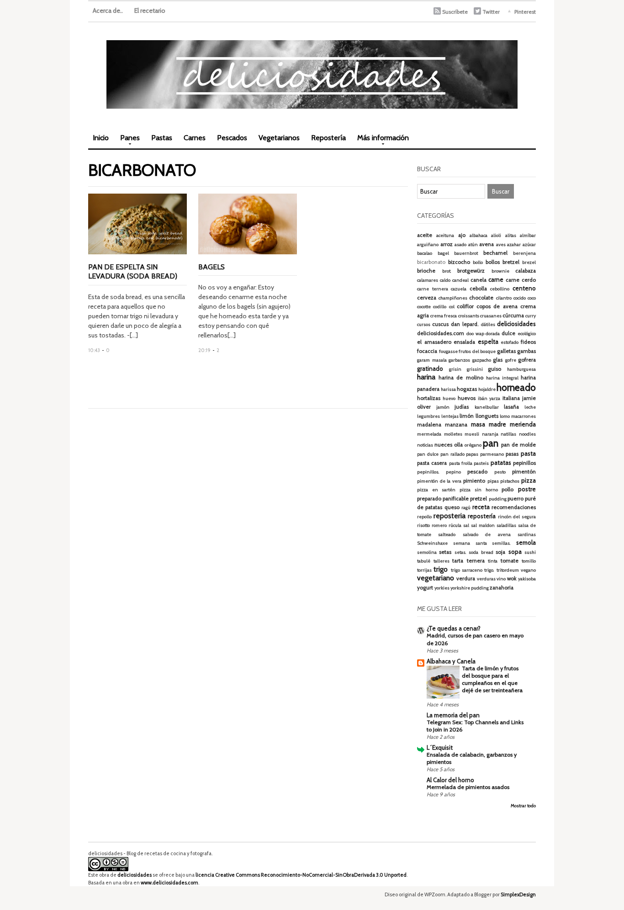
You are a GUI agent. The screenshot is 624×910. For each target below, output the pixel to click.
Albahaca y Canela (451, 661)
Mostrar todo (523, 805)
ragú (466, 507)
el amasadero (434, 342)
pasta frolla (460, 463)
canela (479, 280)
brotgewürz (471, 271)
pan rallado (452, 454)
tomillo (529, 561)
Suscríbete (455, 11)
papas (472, 454)
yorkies (441, 588)
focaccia (427, 351)
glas (497, 360)
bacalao (424, 253)
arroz (446, 244)
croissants (468, 316)
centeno (524, 288)
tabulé (423, 561)
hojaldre (487, 389)
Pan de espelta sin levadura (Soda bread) (132, 272)
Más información (381, 140)
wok (511, 578)
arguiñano (428, 244)
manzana (456, 424)
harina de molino (461, 377)
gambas (526, 351)
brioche (426, 271)
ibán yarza (489, 398)
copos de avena (497, 306)
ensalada (464, 342)
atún (473, 244)
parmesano (492, 454)
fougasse (448, 351)
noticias (425, 445)
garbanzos (459, 360)
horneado (516, 387)
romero (439, 525)
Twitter (491, 11)
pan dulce (428, 454)
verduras (486, 579)
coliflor (465, 306)
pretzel (478, 498)
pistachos (509, 481)
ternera (476, 561)
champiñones (453, 298)
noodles (527, 434)
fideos (528, 342)
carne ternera (432, 289)
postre (527, 489)
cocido (519, 298)
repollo (424, 517)
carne (495, 279)
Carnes (195, 137)
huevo (449, 398)
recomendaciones (514, 507)
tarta (457, 561)
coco (532, 298)
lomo (505, 416)
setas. (460, 552)
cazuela (458, 289)
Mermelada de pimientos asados (468, 787)
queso (452, 507)
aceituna (445, 235)
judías (462, 407)
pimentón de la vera (439, 481)
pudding (498, 499)
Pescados (232, 137)
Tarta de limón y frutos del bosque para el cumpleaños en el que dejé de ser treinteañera (492, 679)
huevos (467, 398)
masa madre (488, 424)
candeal (460, 280)
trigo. (489, 570)
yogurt (425, 587)
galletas (506, 351)
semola (526, 542)
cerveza (426, 298)
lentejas (450, 416)
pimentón (524, 471)
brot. (446, 271)
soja (500, 552)
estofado (509, 342)
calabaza (525, 271)
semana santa (470, 543)
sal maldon (483, 525)
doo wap (475, 334)
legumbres (428, 416)
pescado (477, 471)
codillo (439, 307)
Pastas (161, 137)
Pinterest (525, 11)
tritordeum (508, 570)
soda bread (481, 552)
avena (486, 244)
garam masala (432, 360)
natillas (508, 434)
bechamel (495, 253)
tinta (492, 561)
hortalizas (428, 398)
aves (501, 244)
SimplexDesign (518, 894)
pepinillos (524, 463)
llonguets (487, 416)
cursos (423, 324)
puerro (516, 498)
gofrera (527, 360)
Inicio (101, 137)
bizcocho (459, 262)
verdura (465, 578)
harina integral (502, 378)
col (452, 307)
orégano (473, 445)
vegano (528, 570)
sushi (530, 552)
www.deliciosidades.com (169, 882)
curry (530, 316)
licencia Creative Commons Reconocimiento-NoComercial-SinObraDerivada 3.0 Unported (301, 875)
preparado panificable (443, 498)
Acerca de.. (108, 10)
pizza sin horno (478, 490)
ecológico (527, 334)
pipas (493, 481)
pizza (528, 480)
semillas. (501, 543)
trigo (441, 569)
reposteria (449, 515)
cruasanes (491, 316)
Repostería (328, 137)
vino (501, 579)
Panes (128, 140)
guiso (494, 369)
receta (481, 506)
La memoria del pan (453, 715)
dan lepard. (465, 324)
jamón (442, 407)
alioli (496, 235)
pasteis (481, 463)
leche (530, 407)
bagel (443, 253)
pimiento (474, 481)
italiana (511, 398)
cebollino (499, 289)
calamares (427, 280)
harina (426, 377)
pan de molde (518, 445)
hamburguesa (521, 369)
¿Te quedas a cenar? (454, 628)
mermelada (429, 434)
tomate (509, 561)
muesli (472, 434)
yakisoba (527, 579)
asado (460, 244)
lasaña (511, 407)
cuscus (440, 324)
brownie (500, 271)
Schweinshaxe (432, 543)
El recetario (149, 10)
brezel (529, 262)
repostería (482, 516)
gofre (510, 360)
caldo (445, 280)
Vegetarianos (279, 137)
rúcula (455, 525)
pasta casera (432, 463)
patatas (501, 462)
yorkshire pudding (469, 588)
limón (467, 416)
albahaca (478, 235)
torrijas (424, 570)
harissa (448, 389)
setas (445, 552)
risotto (423, 525)
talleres (441, 561)
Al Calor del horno (450, 780)
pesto (500, 472)
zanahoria (501, 587)
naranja (490, 434)
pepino (453, 472)
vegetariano (435, 577)
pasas (512, 454)
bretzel (510, 262)
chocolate (481, 298)
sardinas (527, 534)
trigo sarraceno (466, 570)
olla (458, 445)
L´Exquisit (440, 747)
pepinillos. (428, 472)
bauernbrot (466, 253)
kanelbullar (487, 407)
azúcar (529, 244)
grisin (455, 369)
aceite (424, 235)
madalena (429, 424)
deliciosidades (516, 323)
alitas (510, 235)
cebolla (478, 288)
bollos (493, 262)
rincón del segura (517, 517)
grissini (475, 369)
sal (466, 525)
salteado (446, 534)
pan (490, 443)
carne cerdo (521, 280)
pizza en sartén (436, 490)
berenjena (524, 253)
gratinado (430, 368)
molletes (453, 434)
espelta (488, 341)
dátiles (488, 324)
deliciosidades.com (440, 333)
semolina (427, 552)
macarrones (523, 416)
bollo (478, 262)
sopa (515, 551)
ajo (461, 235)
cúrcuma (513, 315)
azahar (514, 244)
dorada (493, 334)
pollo (507, 489)
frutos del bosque (477, 351)
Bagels (211, 267)
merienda (523, 424)
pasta (528, 453)
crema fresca (443, 316)
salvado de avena (487, 534)
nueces (443, 445)
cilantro (504, 298)
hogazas (467, 389)
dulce (508, 333)
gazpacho (481, 360)
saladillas (506, 525)
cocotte (424, 307)
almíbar (528, 235)
